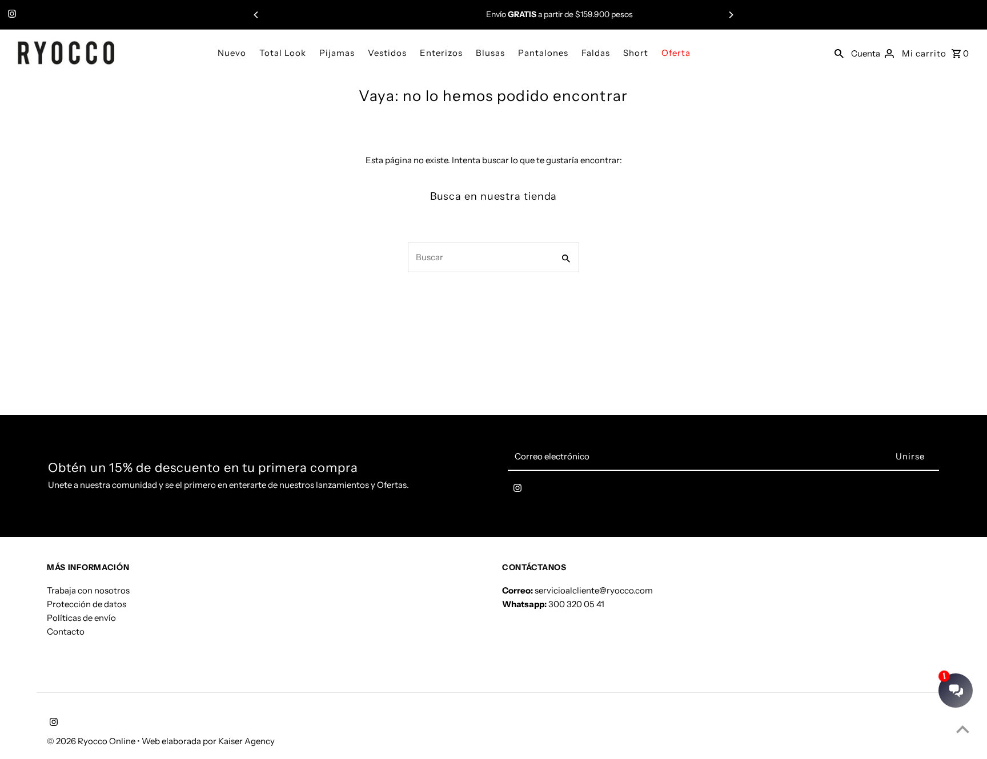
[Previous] (256, 14)
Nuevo (232, 52)
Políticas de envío (81, 617)
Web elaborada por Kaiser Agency (208, 741)
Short (635, 52)
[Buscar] (839, 52)
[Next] (730, 14)
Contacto (66, 631)
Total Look (282, 52)
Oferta (676, 52)
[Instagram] (10, 14)
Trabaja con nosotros (88, 590)
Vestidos (387, 52)
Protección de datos (86, 604)
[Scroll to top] (963, 729)
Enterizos (441, 52)
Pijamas (337, 52)
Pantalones (543, 52)
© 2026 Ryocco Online (92, 741)
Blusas (490, 52)
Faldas (595, 52)
